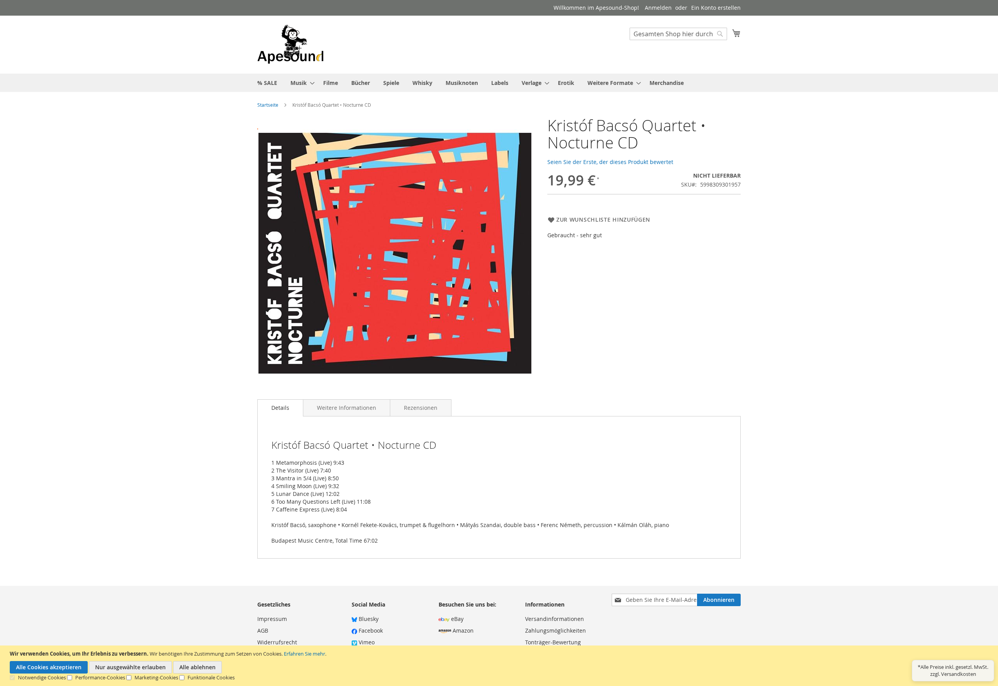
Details (280, 407)
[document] (500, 665)
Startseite (267, 105)
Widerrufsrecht (277, 642)
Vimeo (366, 642)
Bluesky (368, 619)
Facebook (370, 630)
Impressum (272, 619)
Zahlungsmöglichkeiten (555, 630)
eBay (456, 619)
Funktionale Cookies (211, 677)
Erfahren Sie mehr (304, 653)
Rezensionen (420, 407)
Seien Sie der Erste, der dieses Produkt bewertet (610, 162)
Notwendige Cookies (42, 677)
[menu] (499, 83)
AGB (262, 630)
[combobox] (678, 34)
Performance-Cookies (100, 677)
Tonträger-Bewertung (553, 642)
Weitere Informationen (346, 407)
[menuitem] (267, 83)
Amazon (462, 630)
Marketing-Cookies (156, 677)
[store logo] (290, 44)
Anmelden (658, 7)
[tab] (280, 407)
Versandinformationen (554, 619)
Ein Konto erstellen (716, 7)
